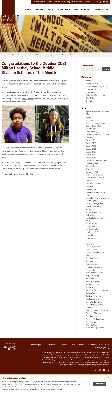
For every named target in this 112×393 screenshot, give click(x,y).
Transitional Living (92, 316)
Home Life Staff (91, 89)
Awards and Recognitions (95, 123)
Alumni (88, 80)
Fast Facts (89, 186)
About (28, 9)
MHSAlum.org (104, 345)
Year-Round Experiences (95, 328)
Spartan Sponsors (92, 299)
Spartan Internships (93, 296)
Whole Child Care (92, 325)
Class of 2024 (91, 149)
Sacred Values (28, 98)
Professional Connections (95, 95)
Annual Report (36, 345)
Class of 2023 (91, 146)
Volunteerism (91, 322)
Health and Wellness (93, 207)
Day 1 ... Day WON (92, 172)
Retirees (81, 345)
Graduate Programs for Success (97, 198)
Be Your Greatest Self (93, 126)
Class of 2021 (90, 140)
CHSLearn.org (92, 345)
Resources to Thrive (93, 284)
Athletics (89, 120)
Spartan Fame (91, 293)
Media (73, 345)
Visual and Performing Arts (95, 319)
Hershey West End (92, 229)
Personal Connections (94, 267)
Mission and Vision (92, 250)
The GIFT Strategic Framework (97, 310)
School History (91, 98)
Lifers (88, 241)
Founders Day (91, 189)
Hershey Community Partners (97, 86)
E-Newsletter (63, 345)
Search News (87, 65)
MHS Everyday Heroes (94, 247)
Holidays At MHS (92, 232)
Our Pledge (90, 261)
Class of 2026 (91, 155)
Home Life (89, 235)
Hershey (89, 209)
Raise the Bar (91, 278)
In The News (90, 92)
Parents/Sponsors (92, 264)
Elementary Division (93, 184)
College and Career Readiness (97, 160)
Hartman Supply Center (94, 204)
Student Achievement (94, 302)
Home (4, 55)
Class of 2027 (91, 158)
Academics (63, 9)
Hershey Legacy (92, 223)
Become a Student (44, 9)
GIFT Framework (50, 345)
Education (89, 181)
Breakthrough (91, 129)
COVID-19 (89, 169)
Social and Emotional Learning (97, 290)
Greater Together (92, 201)
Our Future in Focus (93, 258)
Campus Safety (91, 132)
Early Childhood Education (96, 178)
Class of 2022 (91, 143)
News (10, 55)
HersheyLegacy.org (102, 348)
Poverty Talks (90, 270)
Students (89, 101)
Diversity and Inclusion (94, 175)
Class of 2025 (91, 152)
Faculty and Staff (92, 83)
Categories (86, 77)
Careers (97, 9)
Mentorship (90, 244)
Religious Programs (93, 281)
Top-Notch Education (94, 313)
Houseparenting (92, 238)
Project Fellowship (92, 276)
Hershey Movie (91, 226)
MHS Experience (81, 9)
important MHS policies (99, 362)
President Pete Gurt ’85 (94, 273)
